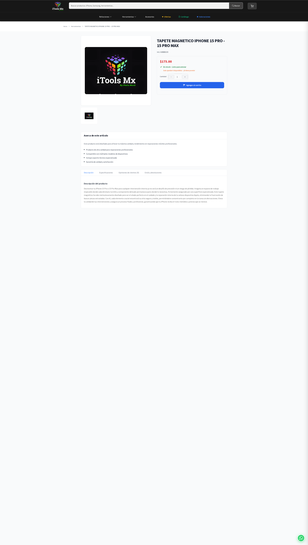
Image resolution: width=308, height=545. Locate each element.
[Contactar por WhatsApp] (301, 538)
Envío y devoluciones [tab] (153, 172)
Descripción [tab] (88, 172)
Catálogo (185, 17)
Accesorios (149, 17)
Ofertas (167, 17)
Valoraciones (204, 17)
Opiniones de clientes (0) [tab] (129, 172)
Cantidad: (163, 76)
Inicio (65, 26)
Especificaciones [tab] (106, 172)
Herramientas (128, 17)
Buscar (237, 5)
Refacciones (104, 17)
